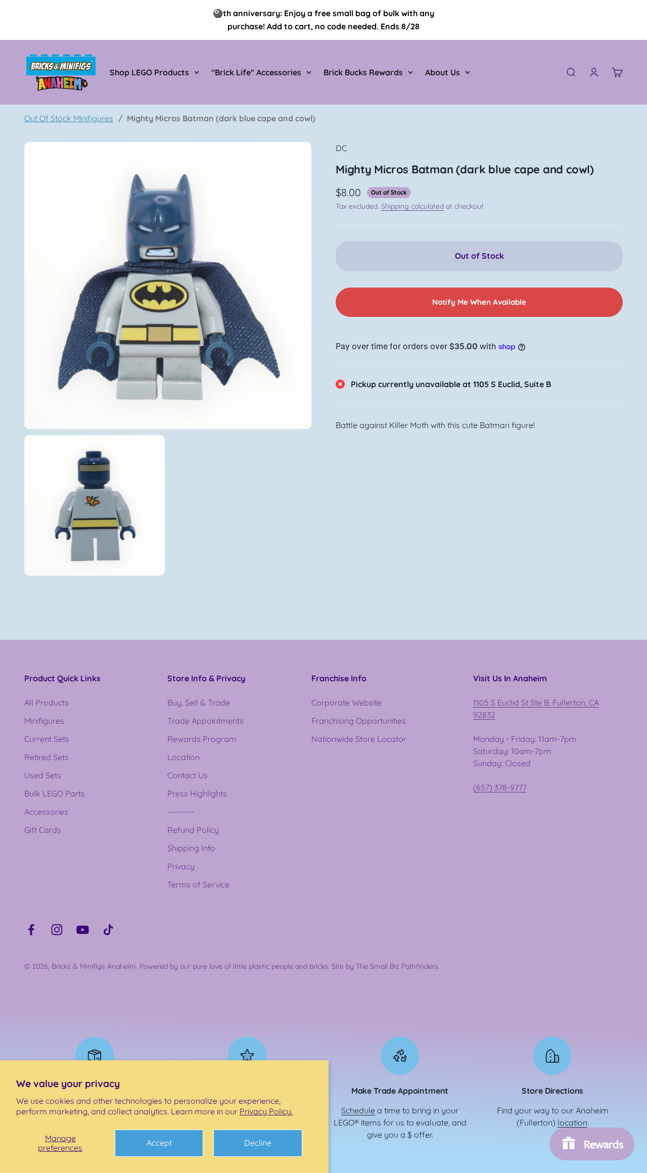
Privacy (181, 866)
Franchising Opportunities (358, 721)
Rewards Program (202, 739)
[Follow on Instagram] (57, 929)
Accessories (46, 812)
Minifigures (44, 721)
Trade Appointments (205, 721)
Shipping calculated (412, 206)
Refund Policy (193, 830)
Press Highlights (197, 793)
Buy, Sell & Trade (198, 702)
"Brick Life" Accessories (256, 72)
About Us (442, 72)
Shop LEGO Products (149, 72)
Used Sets (42, 775)
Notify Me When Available (479, 302)
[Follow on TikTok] (108, 929)
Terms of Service (198, 884)
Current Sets (46, 739)
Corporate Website (346, 702)
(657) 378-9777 (500, 787)
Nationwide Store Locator (358, 739)
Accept (159, 1143)
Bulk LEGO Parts (54, 793)
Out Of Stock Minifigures (68, 118)
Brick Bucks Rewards (363, 72)
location (572, 1122)
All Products (46, 702)
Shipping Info (191, 848)
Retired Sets (46, 757)
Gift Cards (42, 830)
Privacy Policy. (266, 1111)
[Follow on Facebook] (31, 929)
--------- (181, 812)
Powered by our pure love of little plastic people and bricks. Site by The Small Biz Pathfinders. (290, 966)
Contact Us (187, 775)
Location (183, 757)
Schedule (358, 1110)
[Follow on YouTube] (82, 929)
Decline (257, 1143)
